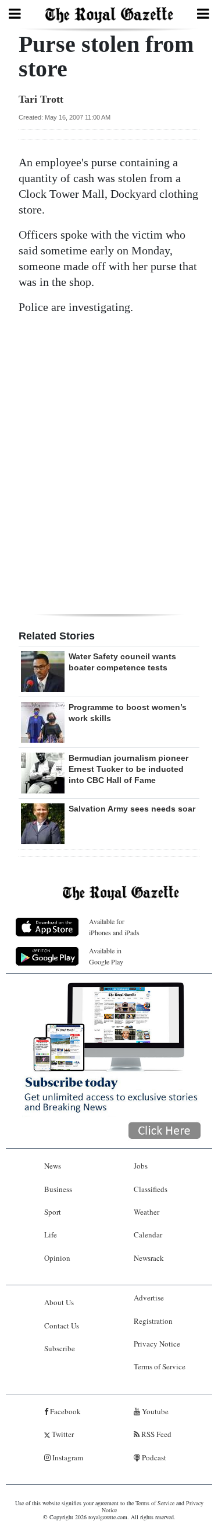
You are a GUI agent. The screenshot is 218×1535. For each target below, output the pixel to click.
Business (58, 1189)
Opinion (57, 1258)
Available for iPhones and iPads (114, 927)
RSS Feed (155, 1434)
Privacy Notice (157, 1343)
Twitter (62, 1434)
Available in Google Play (106, 956)
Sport (52, 1212)
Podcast (153, 1457)
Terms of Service (159, 1366)
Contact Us (61, 1325)
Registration (153, 1321)
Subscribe (59, 1348)
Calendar (148, 1234)
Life (50, 1234)
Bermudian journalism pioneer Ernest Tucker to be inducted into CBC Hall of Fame (128, 769)
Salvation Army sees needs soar (132, 808)
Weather (146, 1212)
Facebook (64, 1411)
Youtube (154, 1411)
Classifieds (150, 1189)
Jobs (141, 1165)
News (52, 1165)
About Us (59, 1302)
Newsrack (149, 1258)
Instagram (67, 1457)
